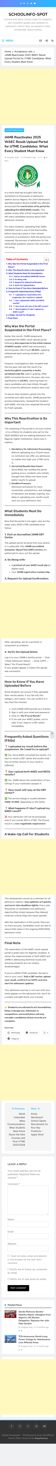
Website (12, 1243)
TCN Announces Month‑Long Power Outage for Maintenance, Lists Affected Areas (35, 1339)
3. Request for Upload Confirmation (27, 282)
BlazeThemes (41, 1438)
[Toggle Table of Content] (45, 259)
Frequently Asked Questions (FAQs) (24, 291)
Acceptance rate (14, 130)
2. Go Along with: (20, 279)
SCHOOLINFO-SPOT (28, 14)
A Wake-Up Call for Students (21, 315)
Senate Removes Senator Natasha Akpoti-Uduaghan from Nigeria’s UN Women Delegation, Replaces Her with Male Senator (35, 1317)
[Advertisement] (28, 96)
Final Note (13, 318)
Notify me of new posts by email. (28, 1279)
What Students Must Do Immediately (25, 273)
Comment (14, 1184)
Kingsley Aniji (13, 157)
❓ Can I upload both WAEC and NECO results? (28, 301)
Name (11, 1219)
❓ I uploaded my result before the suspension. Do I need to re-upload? (27, 296)
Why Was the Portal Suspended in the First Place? (28, 265)
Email (10, 1231)
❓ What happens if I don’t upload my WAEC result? (28, 310)
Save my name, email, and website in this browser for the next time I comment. (27, 1259)
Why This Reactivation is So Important (26, 270)
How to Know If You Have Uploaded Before (28, 288)
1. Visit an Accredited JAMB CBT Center (28, 276)
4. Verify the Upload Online (24, 285)
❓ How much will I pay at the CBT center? (30, 306)
